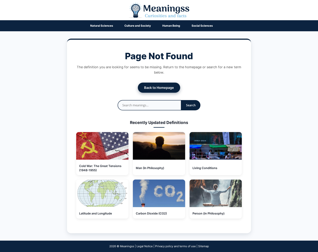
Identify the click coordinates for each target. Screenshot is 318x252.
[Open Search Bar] (225, 25)
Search (191, 105)
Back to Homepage (159, 88)
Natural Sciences (101, 25)
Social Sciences (202, 25)
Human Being (171, 25)
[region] (159, 239)
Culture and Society (137, 25)
